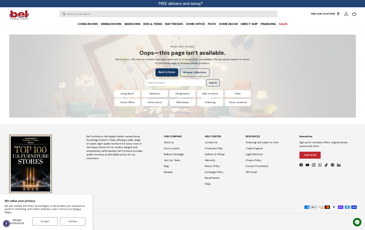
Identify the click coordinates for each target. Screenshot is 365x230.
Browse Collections (194, 72)
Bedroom (155, 93)
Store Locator (172, 148)
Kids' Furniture (210, 93)
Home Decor (155, 102)
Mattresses (182, 102)
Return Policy (212, 166)
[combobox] (168, 14)
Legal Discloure (254, 154)
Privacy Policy (253, 160)
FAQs (208, 183)
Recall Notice (212, 177)
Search (213, 82)
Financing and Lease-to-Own (262, 142)
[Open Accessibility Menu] (6, 223)
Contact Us (211, 142)
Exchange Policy (214, 172)
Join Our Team (172, 160)
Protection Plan (214, 148)
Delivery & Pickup (215, 154)
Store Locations (238, 102)
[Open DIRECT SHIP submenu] (362, 17)
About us (169, 142)
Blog (166, 166)
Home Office (127, 102)
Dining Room (182, 93)
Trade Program (254, 148)
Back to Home (167, 72)
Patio (238, 93)
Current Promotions (257, 166)
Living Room (127, 93)
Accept (45, 221)
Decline (73, 221)
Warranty (210, 160)
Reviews (168, 172)
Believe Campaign (174, 154)
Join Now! (310, 155)
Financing (210, 102)
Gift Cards (251, 172)
